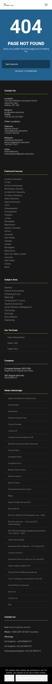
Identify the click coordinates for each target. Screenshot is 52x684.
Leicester (8, 234)
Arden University (11, 198)
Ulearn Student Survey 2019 (19, 502)
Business (8, 287)
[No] (49, 675)
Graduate (8, 215)
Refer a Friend (13, 483)
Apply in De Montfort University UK (22, 398)
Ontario (7, 264)
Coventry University (13, 179)
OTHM (7, 182)
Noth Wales (9, 237)
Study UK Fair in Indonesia (18, 585)
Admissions (13, 411)
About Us (12, 592)
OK (9, 678)
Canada (7, 244)
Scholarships (13, 405)
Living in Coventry (15, 553)
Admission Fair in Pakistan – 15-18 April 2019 (26, 546)
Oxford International (13, 185)
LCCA (6, 205)
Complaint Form (14, 463)
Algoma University (12, 202)
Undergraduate (11, 208)
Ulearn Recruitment (16, 337)
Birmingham (9, 221)
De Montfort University (14, 192)
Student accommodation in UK (20, 437)
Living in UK (12, 431)
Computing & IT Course (14, 300)
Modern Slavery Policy (17, 470)
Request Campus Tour (17, 418)
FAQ (9, 605)
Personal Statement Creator (19, 489)
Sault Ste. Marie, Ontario (15, 254)
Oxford (7, 231)
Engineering (9, 320)
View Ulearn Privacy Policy (31, 678)
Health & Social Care (13, 304)
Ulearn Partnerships (16, 540)
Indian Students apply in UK (19, 566)
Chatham (8, 241)
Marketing (8, 297)
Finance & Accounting (14, 291)
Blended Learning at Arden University (23, 444)
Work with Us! (13, 509)
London (7, 218)
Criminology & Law (12, 294)
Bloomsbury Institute (13, 189)
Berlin (6, 267)
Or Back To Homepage (26, 71)
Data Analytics (10, 317)
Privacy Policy (13, 450)
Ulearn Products (14, 476)
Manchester (9, 225)
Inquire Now (12, 349)
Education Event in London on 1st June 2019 (26, 559)
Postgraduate (10, 211)
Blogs (10, 496)
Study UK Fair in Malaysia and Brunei (22, 572)
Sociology (8, 313)
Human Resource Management (18, 307)
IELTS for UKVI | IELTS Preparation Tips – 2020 (26, 515)
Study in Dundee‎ (14, 424)
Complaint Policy (15, 457)
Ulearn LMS (12, 343)
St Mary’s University (13, 195)
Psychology (9, 310)
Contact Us (12, 598)
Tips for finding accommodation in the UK (25, 579)
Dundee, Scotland (12, 228)
